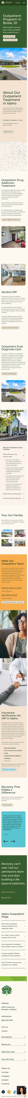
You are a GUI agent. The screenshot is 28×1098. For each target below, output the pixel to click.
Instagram (5, 1076)
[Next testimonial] (13, 840)
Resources (5, 1044)
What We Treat (8, 1052)
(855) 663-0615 (7, 1020)
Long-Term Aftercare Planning (12, 498)
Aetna (6, 753)
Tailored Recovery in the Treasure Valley (10, 455)
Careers (4, 1031)
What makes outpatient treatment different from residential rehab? (9, 926)
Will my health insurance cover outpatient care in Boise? (11, 964)
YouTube (4, 1072)
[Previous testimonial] (6, 840)
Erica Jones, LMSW (9, 595)
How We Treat (7, 1059)
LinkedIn (4, 1080)
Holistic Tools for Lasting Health (12, 494)
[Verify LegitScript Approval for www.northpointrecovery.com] (3, 1092)
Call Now (17, 2)
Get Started (6, 1037)
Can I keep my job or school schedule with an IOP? (10, 936)
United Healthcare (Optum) (12, 755)
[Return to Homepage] (7, 2)
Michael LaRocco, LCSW (11, 588)
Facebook (5, 1084)
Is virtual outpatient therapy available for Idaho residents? (10, 955)
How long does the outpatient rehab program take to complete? (12, 945)
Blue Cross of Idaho (10, 748)
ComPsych (7, 758)
